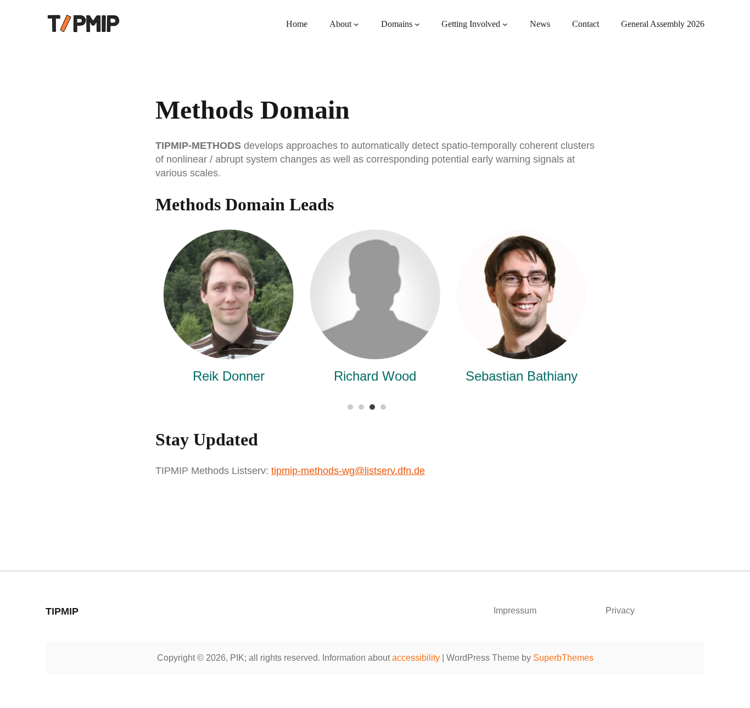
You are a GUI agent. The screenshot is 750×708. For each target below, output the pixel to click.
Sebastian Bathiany (522, 376)
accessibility (416, 657)
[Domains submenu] (417, 24)
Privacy (620, 610)
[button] (350, 407)
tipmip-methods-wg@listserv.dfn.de (348, 470)
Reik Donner (229, 376)
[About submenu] (356, 24)
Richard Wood (375, 376)
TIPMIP (62, 611)
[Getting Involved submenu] (505, 24)
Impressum (515, 610)
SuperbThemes (563, 657)
